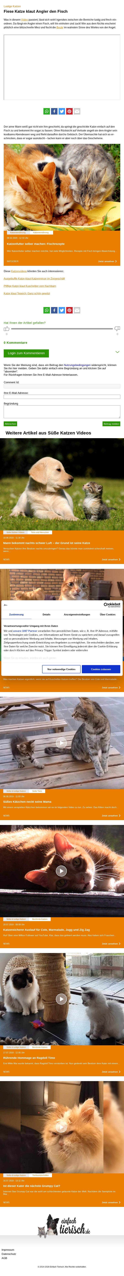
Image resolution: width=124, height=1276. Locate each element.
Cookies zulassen (101, 669)
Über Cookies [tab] (107, 614)
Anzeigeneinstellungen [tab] (77, 614)
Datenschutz (9, 1254)
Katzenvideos (19, 271)
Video (24, 19)
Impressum (8, 1249)
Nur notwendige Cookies (61, 669)
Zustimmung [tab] (16, 614)
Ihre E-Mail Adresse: (16, 393)
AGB (4, 1258)
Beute (60, 27)
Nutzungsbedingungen (77, 365)
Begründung (11, 403)
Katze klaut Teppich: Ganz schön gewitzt (27, 293)
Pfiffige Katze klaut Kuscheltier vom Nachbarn (30, 286)
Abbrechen (10, 424)
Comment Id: (11, 382)
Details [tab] (47, 614)
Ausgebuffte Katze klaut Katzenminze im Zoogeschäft (34, 278)
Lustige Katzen (12, 6)
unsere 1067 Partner (25, 631)
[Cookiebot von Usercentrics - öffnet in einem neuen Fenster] (106, 605)
